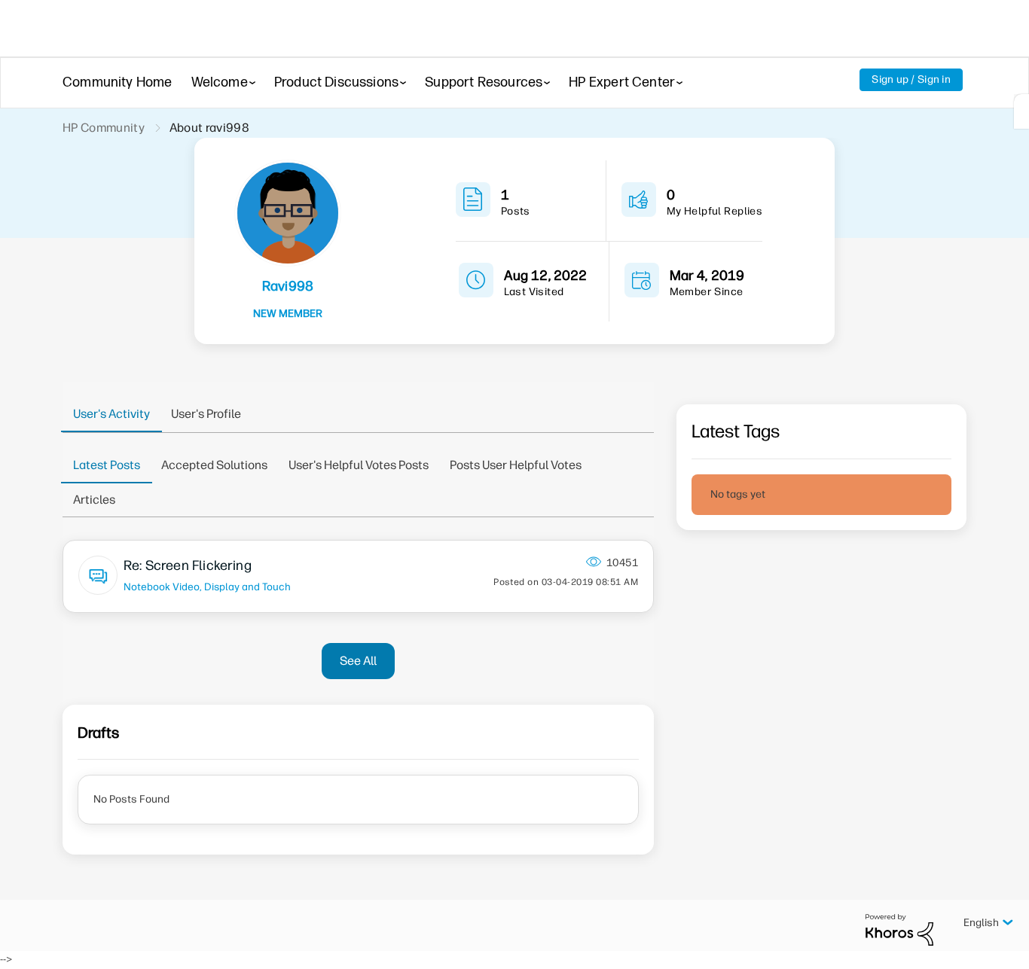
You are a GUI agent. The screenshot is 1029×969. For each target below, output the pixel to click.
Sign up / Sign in (911, 79)
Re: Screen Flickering (188, 565)
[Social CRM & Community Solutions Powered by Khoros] (899, 929)
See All (358, 661)
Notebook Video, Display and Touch (207, 586)
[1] (1021, 111)
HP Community (104, 127)
